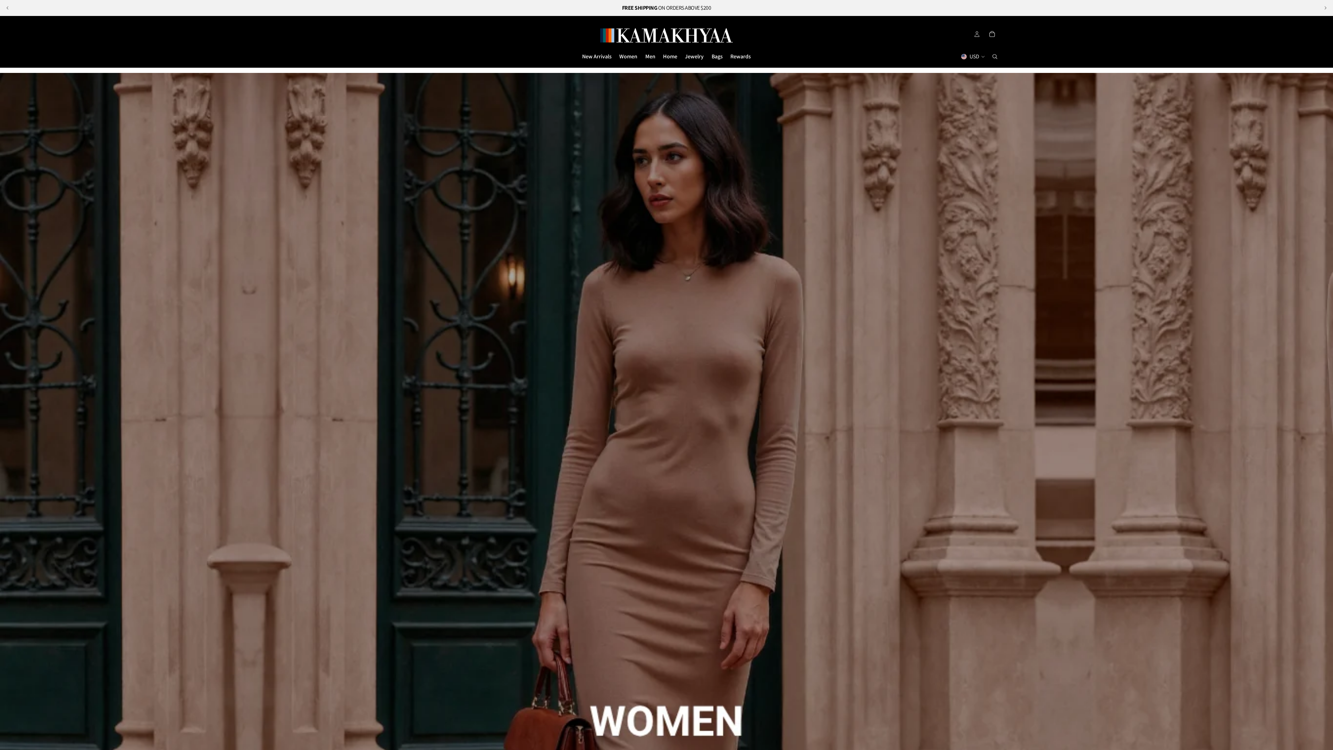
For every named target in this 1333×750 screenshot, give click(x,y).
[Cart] (992, 34)
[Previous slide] (7, 8)
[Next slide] (1325, 8)
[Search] (995, 56)
